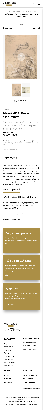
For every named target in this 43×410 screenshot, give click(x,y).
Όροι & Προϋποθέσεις (30, 349)
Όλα (21, 24)
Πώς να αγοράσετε (29, 342)
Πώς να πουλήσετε (29, 346)
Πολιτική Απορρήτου (20, 404)
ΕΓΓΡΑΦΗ (11, 304)
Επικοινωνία (8, 382)
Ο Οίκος (6, 375)
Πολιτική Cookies (33, 404)
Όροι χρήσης (9, 404)
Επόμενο (36, 28)
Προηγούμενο (9, 28)
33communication (13, 401)
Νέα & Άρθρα (8, 379)
